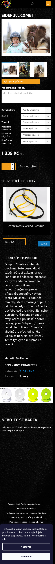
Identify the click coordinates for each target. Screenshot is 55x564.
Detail (43, 243)
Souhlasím (26, 556)
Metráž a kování (36, 522)
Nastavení (26, 546)
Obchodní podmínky (26, 508)
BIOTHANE (26, 371)
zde (4, 539)
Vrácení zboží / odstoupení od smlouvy (26, 504)
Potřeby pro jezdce (18, 522)
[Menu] (48, 4)
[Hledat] (32, 4)
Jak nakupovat (17, 517)
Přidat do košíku (28, 166)
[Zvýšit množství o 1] (12, 165)
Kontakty (42, 513)
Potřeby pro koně (34, 517)
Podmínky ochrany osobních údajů (21, 513)
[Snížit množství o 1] (12, 168)
